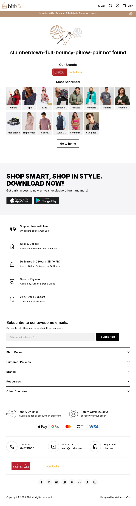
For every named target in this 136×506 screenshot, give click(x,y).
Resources (13, 381)
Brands (11, 371)
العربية (101, 5)
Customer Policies (18, 362)
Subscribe (108, 336)
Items (94, 13)
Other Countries (16, 391)
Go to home (68, 143)
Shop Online (14, 352)
